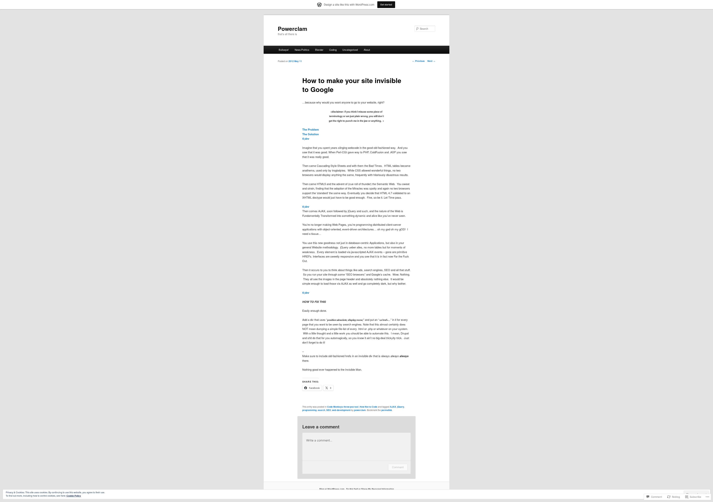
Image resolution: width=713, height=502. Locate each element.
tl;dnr (305, 139)
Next (431, 61)
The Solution (310, 134)
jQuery (400, 406)
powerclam (360, 410)
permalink (386, 410)
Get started (386, 4)
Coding (333, 49)
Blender (319, 49)
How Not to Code (368, 406)
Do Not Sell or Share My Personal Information (370, 489)
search (321, 410)
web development (341, 410)
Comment (398, 467)
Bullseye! (284, 49)
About (367, 49)
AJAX (393, 406)
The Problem (310, 129)
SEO (328, 410)
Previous (418, 61)
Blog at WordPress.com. (332, 489)
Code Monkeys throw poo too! (343, 406)
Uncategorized (350, 49)
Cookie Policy (73, 495)
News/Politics (302, 49)
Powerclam (292, 29)
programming (309, 410)
